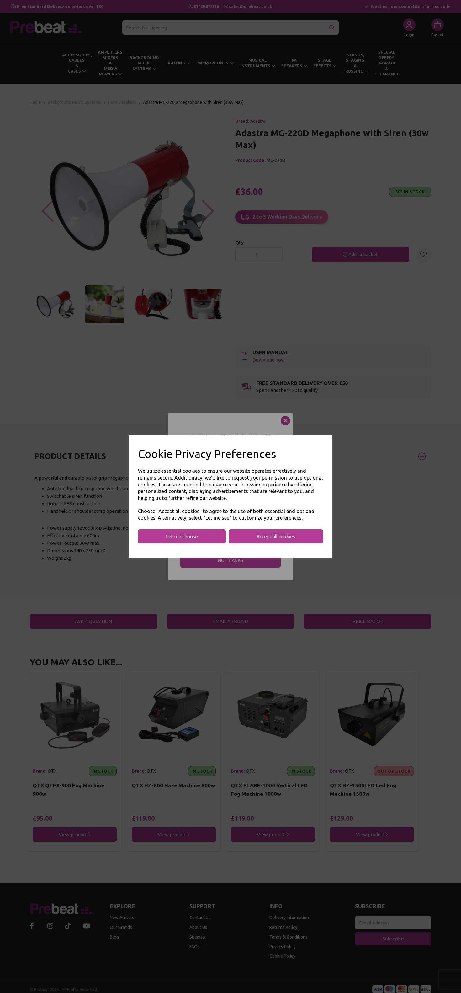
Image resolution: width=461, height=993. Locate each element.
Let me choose (182, 536)
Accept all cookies (276, 536)
